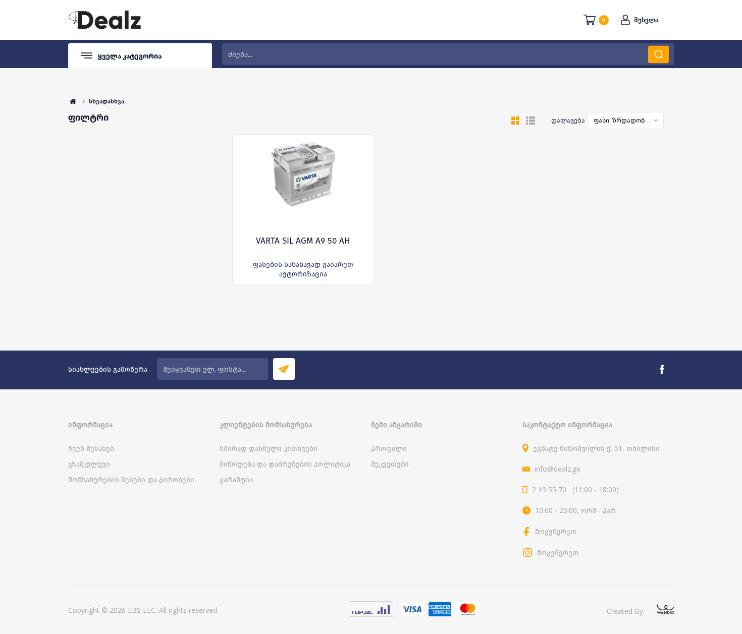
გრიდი (515, 121)
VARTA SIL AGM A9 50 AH (303, 241)
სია (530, 121)
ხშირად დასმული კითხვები (268, 448)
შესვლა (646, 20)
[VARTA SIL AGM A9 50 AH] (302, 185)
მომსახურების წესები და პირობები (131, 479)
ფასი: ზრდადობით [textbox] (622, 120)
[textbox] (448, 54)
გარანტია (236, 479)
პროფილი (389, 448)
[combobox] (625, 120)
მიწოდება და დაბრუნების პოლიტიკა (285, 464)
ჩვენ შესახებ (91, 448)
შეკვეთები (390, 464)
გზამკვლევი (89, 464)
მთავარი (73, 101)
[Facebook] (662, 370)
